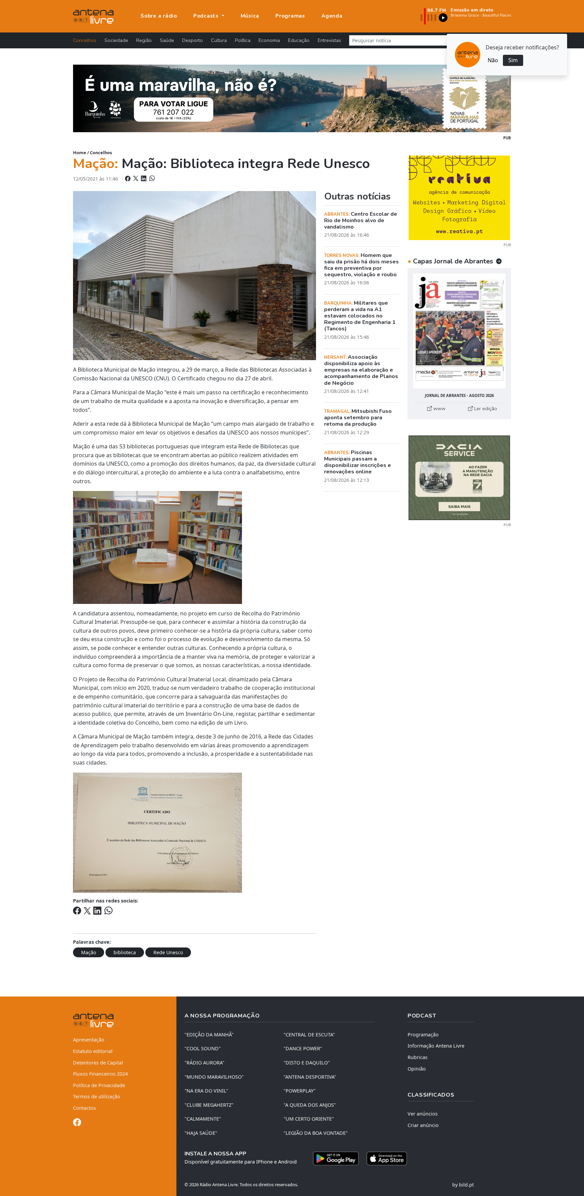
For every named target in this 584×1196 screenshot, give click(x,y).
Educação (299, 40)
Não (493, 60)
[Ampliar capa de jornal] (459, 331)
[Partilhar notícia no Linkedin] (144, 178)
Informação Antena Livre (436, 1045)
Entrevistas (329, 40)
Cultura (219, 40)
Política (242, 40)
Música (250, 16)
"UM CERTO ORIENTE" (309, 1119)
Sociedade (116, 40)
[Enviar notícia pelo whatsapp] (151, 178)
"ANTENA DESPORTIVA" (310, 1077)
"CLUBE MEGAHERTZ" (209, 1105)
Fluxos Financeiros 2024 (100, 1074)
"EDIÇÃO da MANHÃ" (209, 1034)
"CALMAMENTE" (203, 1119)
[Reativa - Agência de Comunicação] (459, 197)
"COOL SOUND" (203, 1048)
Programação (423, 1034)
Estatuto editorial (93, 1051)
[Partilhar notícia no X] (136, 178)
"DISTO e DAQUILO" (307, 1062)
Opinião (417, 1068)
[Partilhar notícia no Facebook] (128, 178)
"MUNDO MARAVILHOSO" (214, 1077)
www (438, 408)
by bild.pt (463, 1184)
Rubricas (418, 1057)
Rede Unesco (168, 952)
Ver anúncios (423, 1113)
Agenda (332, 16)
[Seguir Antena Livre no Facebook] (77, 1123)
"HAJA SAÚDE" (201, 1133)
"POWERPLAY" (300, 1090)
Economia (269, 40)
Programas (290, 16)
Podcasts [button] (206, 16)
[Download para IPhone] (387, 1158)
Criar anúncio (423, 1125)
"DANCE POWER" (303, 1048)
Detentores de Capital (98, 1062)
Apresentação (88, 1039)
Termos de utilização (96, 1096)
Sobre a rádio (159, 16)
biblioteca (125, 952)
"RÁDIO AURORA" (204, 1062)
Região (144, 40)
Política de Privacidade (99, 1085)
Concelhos (84, 40)
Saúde (167, 40)
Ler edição (485, 408)
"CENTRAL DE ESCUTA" (309, 1034)
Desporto (192, 40)
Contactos (84, 1108)
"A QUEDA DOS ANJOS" (310, 1105)
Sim (513, 60)
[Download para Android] (336, 1158)
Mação (88, 952)
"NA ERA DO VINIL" (206, 1090)
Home (79, 152)
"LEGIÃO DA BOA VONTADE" (316, 1133)
